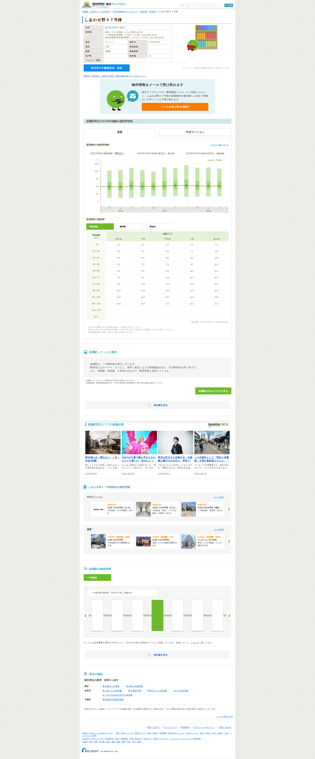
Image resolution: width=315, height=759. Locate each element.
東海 (113, 742)
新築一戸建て (205, 733)
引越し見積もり (135, 739)
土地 (226, 733)
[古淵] (197, 615)
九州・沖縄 (136, 742)
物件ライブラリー (161, 739)
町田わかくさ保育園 (157, 691)
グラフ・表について (220, 145)
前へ (86, 616)
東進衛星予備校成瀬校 (113, 699)
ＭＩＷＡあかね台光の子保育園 (117, 695)
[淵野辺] (217, 615)
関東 (96, 742)
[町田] (177, 615)
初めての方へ (153, 727)
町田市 (153, 11)
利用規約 (185, 727)
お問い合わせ (225, 727)
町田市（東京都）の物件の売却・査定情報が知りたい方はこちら (115, 76)
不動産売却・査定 (112, 739)
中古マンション (192, 733)
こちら (194, 643)
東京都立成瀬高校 (134, 686)
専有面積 (93, 226)
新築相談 (124, 739)
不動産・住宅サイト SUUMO (96, 11)
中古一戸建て (217, 733)
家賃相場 (163, 733)
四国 (123, 742)
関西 (118, 742)
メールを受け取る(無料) (175, 106)
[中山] (97, 615)
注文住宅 (85, 739)
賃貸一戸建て (152, 733)
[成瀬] (157, 615)
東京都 (144, 11)
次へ (228, 616)
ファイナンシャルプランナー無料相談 (185, 739)
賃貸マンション (127, 733)
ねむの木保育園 (180, 691)
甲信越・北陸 (104, 742)
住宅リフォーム (97, 739)
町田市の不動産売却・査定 (106, 68)
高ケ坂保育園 (134, 691)
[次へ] (228, 509)
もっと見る (219, 497)
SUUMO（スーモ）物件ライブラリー (104, 5)
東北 (91, 742)
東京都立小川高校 (111, 686)
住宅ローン (148, 739)
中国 (128, 742)
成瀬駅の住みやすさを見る (213, 391)
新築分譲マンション (176, 733)
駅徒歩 (153, 226)
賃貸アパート (140, 733)
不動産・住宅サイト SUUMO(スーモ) (97, 733)
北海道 (84, 742)
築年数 (123, 226)
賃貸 (117, 733)
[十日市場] (117, 615)
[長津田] (137, 615)
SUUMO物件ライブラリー (125, 11)
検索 (230, 5)
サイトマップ (170, 727)
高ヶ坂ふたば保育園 (112, 691)
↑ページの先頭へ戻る (224, 716)
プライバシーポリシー (204, 727)
